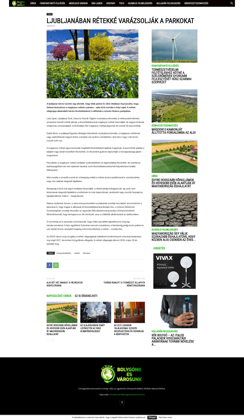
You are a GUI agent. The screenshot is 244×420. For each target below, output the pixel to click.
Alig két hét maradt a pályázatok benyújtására (65, 284)
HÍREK (33, 3)
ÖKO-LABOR (97, 3)
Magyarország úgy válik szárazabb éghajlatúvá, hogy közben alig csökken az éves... (174, 237)
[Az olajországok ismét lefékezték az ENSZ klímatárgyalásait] (95, 312)
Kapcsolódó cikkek (59, 296)
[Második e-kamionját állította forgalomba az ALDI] (174, 105)
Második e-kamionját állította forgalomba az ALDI (174, 131)
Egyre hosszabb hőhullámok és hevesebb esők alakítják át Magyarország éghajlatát (173, 183)
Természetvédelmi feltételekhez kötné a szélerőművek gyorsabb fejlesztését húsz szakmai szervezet (171, 76)
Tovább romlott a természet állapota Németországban (124, 284)
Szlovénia (86, 253)
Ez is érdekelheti (86, 296)
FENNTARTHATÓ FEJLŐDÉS (52, 3)
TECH (121, 3)
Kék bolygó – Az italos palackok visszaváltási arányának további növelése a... (173, 339)
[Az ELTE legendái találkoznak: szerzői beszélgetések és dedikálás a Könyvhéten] (129, 312)
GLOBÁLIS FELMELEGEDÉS (140, 3)
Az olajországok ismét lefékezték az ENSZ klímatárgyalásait (92, 328)
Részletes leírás (165, 417)
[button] (231, 3)
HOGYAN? (110, 3)
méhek (77, 253)
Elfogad (152, 417)
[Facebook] (122, 402)
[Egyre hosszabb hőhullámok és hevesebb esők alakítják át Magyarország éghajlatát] (62, 312)
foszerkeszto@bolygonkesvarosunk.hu (127, 394)
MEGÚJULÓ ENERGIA (78, 3)
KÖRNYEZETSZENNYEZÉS (196, 3)
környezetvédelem (64, 253)
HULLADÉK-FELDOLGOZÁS (168, 3)
